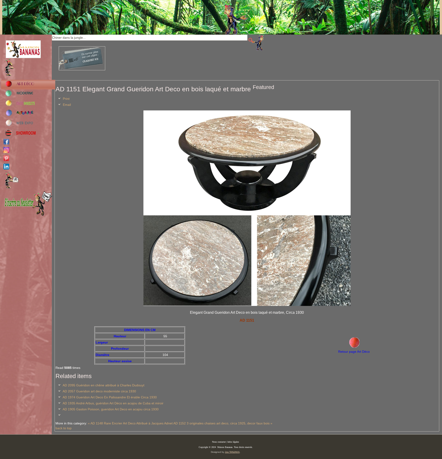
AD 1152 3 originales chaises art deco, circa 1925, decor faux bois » (222, 423)
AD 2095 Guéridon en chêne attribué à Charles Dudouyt (103, 385)
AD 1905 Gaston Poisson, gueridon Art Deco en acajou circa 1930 (111, 409)
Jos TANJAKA (232, 452)
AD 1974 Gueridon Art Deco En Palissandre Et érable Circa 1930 (110, 397)
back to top (63, 428)
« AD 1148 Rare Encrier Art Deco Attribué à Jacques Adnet (130, 423)
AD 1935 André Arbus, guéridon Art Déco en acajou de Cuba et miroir (113, 403)
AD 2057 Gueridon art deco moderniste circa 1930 (99, 391)
